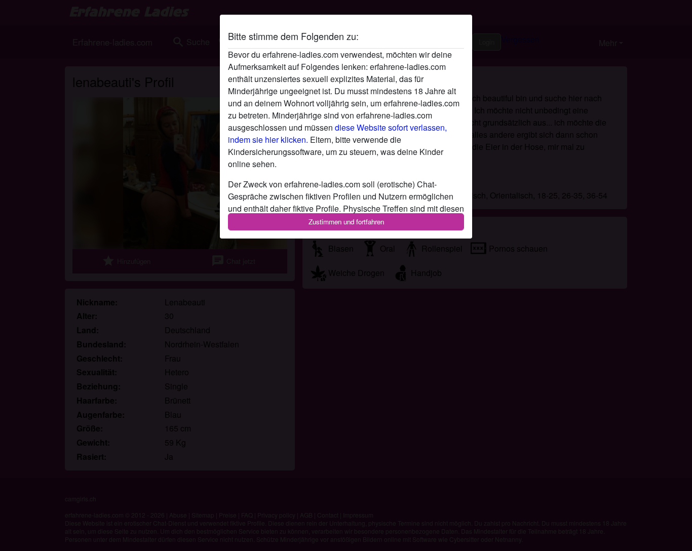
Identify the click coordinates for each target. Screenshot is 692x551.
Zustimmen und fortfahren (346, 221)
